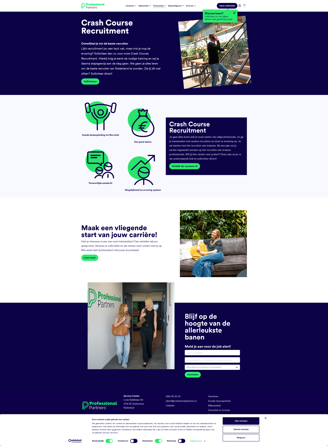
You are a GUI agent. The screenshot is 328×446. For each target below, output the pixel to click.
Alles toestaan (241, 421)
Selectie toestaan (241, 429)
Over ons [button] (190, 6)
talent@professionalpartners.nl (181, 401)
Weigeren (241, 438)
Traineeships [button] (158, 6)
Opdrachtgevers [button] (175, 6)
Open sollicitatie (227, 5)
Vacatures (213, 396)
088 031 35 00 (173, 396)
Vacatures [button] (130, 6)
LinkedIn (170, 405)
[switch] (133, 441)
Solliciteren (90, 81)
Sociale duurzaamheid (219, 401)
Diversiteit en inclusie (219, 410)
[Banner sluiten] (265, 418)
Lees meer (90, 257)
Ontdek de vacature (183, 166)
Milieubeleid (214, 405)
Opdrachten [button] (144, 6)
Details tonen (196, 441)
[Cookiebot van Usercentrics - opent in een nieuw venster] (75, 441)
